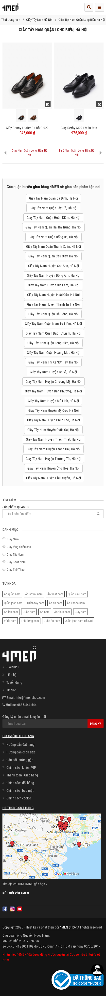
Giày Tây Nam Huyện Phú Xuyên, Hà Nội (53, 478)
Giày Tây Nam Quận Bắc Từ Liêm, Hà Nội (53, 333)
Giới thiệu (12, 667)
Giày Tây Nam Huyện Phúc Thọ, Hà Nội (53, 420)
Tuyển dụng (14, 682)
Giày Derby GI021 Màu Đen (79, 128)
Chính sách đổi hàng (20, 783)
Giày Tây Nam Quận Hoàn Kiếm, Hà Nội (53, 218)
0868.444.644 (26, 705)
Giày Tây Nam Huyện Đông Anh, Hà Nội (53, 275)
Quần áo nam (52, 621)
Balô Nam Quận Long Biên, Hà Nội (76, 153)
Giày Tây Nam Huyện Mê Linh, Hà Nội (53, 401)
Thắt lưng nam (30, 621)
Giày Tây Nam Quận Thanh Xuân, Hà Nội (53, 247)
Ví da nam (10, 621)
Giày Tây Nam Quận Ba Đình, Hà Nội (53, 198)
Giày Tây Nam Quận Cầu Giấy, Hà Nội (53, 256)
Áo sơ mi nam (34, 594)
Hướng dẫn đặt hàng (20, 745)
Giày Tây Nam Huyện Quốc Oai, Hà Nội (53, 430)
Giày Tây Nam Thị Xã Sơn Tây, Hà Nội (53, 362)
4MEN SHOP (68, 927)
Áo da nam (55, 603)
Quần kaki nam (77, 594)
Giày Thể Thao (16, 569)
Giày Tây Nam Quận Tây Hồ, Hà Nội (53, 208)
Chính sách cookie (18, 798)
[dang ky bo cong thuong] (78, 980)
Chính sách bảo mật (20, 790)
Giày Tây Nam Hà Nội (39, 20)
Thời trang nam (10, 20)
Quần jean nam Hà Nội (79, 621)
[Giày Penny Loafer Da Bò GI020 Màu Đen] (21, 116)
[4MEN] (10, 8)
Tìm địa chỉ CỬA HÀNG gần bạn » (24, 884)
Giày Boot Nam (16, 562)
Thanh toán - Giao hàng (22, 775)
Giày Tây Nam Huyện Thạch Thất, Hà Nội (53, 439)
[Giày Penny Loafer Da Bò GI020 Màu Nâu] (33, 116)
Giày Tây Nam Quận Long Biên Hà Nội (81, 20)
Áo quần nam (12, 594)
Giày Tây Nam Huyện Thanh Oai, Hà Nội (53, 449)
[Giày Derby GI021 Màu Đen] (79, 75)
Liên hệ (11, 675)
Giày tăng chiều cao (19, 547)
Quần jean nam (13, 603)
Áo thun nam (62, 612)
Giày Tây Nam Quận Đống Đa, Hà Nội (53, 237)
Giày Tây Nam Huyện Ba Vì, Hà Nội (53, 372)
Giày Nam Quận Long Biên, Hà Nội (29, 153)
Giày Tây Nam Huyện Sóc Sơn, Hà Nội (53, 266)
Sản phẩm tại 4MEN (16, 507)
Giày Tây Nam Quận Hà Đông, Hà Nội (53, 314)
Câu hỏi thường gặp (19, 760)
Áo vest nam (55, 594)
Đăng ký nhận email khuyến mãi (24, 717)
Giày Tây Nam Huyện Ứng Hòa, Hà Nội (53, 468)
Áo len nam (11, 612)
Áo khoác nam (76, 603)
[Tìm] (98, 513)
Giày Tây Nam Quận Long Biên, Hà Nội (53, 343)
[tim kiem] (88, 7)
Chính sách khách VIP (21, 768)
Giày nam (80, 612)
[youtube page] (19, 908)
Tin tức (11, 690)
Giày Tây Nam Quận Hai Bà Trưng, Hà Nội (53, 227)
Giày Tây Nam (15, 554)
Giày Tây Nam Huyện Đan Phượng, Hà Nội (53, 391)
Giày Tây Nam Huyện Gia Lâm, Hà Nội (53, 285)
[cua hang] (51, 847)
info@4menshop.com (30, 698)
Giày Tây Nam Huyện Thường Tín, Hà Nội (53, 459)
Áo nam (45, 612)
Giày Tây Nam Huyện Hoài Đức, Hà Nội (53, 295)
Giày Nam (13, 539)
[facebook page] (4, 908)
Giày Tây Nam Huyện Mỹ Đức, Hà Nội (53, 410)
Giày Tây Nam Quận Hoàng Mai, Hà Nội (53, 353)
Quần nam (29, 612)
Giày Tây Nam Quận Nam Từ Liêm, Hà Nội (53, 324)
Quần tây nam (35, 603)
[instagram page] (12, 908)
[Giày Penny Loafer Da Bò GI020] (27, 75)
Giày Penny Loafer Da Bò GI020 (27, 128)
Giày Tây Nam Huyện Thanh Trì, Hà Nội (53, 304)
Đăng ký (95, 723)
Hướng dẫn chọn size (20, 752)
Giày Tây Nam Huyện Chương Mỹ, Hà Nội (53, 382)
